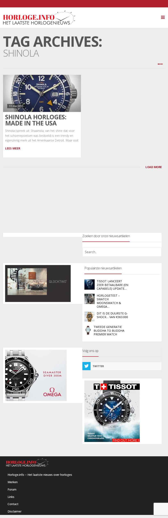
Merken (13, 482)
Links (11, 497)
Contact (13, 504)
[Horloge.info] (84, 17)
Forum (12, 489)
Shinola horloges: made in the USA (35, 120)
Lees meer (12, 148)
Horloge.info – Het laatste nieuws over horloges (40, 475)
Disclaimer (15, 511)
